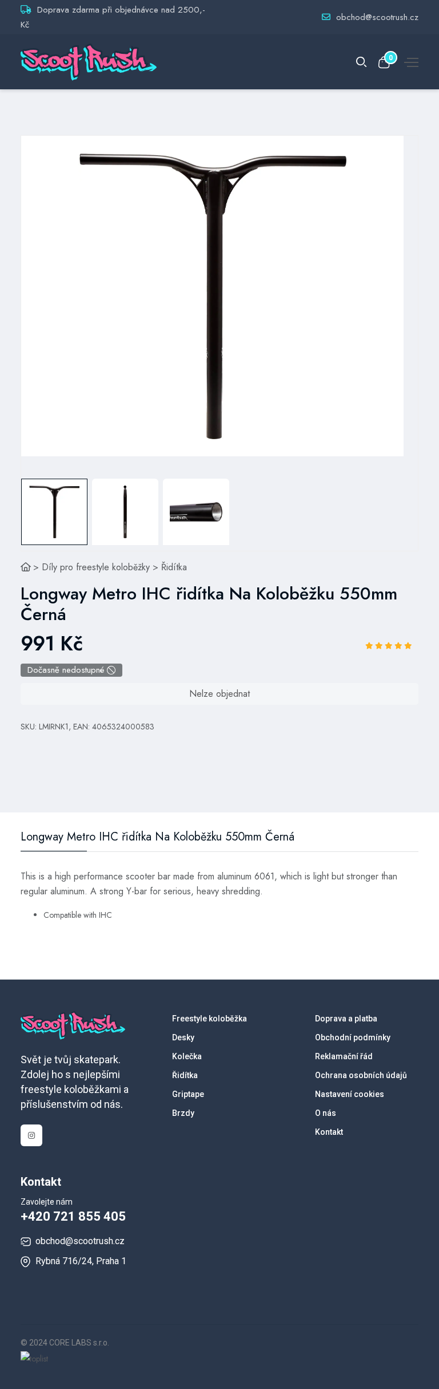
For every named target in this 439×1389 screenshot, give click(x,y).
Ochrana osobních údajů (361, 1075)
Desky (183, 1037)
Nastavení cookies (349, 1094)
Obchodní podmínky (352, 1037)
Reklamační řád (344, 1056)
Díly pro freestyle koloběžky (96, 567)
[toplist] (34, 1357)
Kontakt (329, 1132)
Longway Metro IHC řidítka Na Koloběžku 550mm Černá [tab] (157, 837)
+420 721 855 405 (73, 1216)
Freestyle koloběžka (209, 1018)
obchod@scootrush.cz (377, 17)
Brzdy (183, 1113)
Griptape (188, 1094)
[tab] (54, 512)
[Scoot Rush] (26, 567)
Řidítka (174, 567)
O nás (325, 1113)
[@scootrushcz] (31, 1135)
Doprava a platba (346, 1018)
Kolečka (187, 1056)
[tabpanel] (212, 296)
